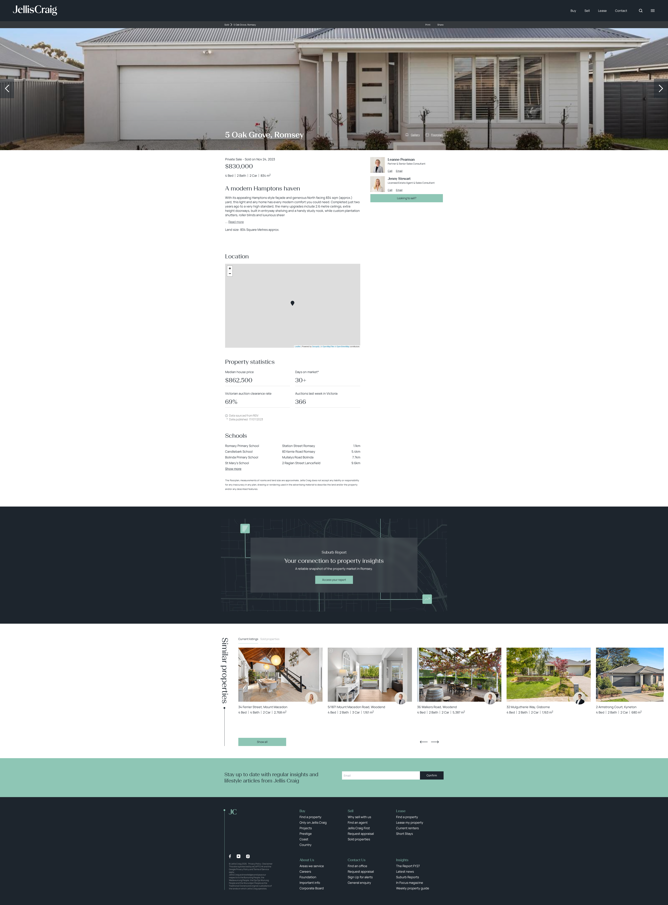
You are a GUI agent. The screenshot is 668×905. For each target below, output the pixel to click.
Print (427, 25)
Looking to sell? (406, 198)
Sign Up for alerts (360, 877)
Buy (573, 11)
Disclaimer (267, 863)
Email (399, 171)
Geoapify (315, 346)
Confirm (432, 775)
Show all (262, 742)
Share (440, 25)
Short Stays (404, 833)
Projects (306, 828)
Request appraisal (361, 833)
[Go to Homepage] (35, 10)
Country (306, 845)
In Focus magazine (409, 882)
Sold (226, 25)
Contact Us (356, 860)
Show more (233, 469)
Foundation (308, 877)
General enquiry (359, 882)
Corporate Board (312, 888)
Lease (602, 11)
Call (390, 171)
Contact (621, 11)
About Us (307, 860)
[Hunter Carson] (579, 698)
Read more (236, 222)
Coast (304, 839)
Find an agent (358, 822)
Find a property (310, 817)
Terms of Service (261, 869)
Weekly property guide (412, 888)
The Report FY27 (408, 866)
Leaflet (297, 346)
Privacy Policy (254, 863)
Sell (587, 11)
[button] (292, 303)
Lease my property (409, 822)
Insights (402, 860)
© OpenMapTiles (327, 346)
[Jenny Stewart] (311, 698)
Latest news (405, 871)
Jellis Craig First (359, 828)
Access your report (334, 580)
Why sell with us (359, 817)
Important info (310, 882)
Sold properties (269, 639)
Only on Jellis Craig (313, 822)
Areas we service (312, 866)
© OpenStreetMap (342, 346)
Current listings (248, 639)
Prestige (306, 833)
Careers (305, 871)
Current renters (407, 828)
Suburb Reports (407, 877)
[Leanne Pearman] (401, 698)
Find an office (357, 866)
